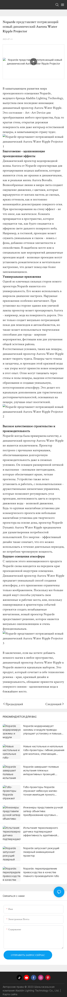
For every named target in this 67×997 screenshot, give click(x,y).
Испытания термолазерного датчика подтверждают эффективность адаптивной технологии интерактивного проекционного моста (40, 831)
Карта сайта (10, 994)
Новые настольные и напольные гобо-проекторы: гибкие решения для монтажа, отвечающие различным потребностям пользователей (43, 750)
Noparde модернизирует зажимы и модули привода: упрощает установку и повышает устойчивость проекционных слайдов (43, 729)
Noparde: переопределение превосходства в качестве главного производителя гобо (41, 872)
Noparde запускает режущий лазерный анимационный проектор (41, 852)
